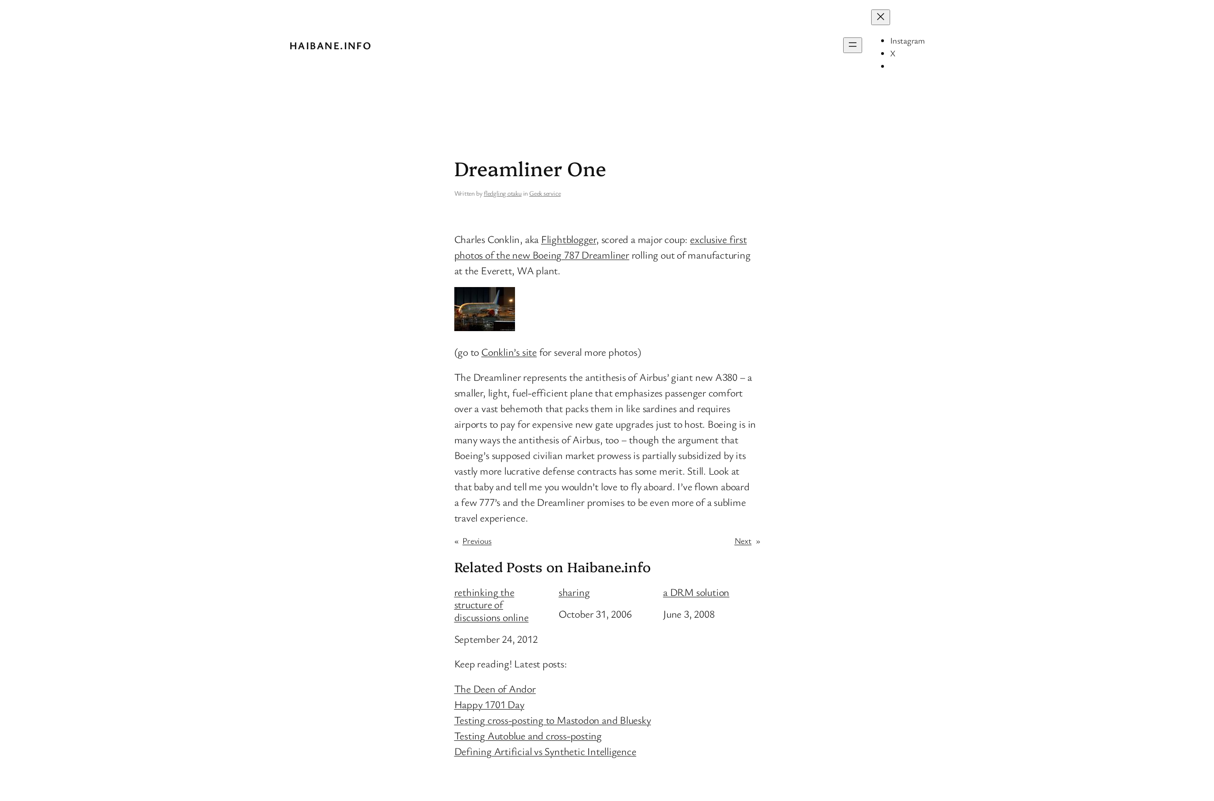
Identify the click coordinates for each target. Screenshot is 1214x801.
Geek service (545, 193)
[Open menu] (852, 45)
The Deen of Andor (495, 688)
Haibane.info (330, 45)
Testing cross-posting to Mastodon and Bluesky (552, 720)
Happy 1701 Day (489, 704)
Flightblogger (568, 239)
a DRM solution (696, 592)
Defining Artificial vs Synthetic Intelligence (545, 751)
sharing (574, 592)
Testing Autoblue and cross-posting (528, 735)
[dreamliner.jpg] (484, 327)
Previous (476, 540)
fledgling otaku (503, 193)
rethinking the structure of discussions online (491, 604)
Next (743, 540)
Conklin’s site (509, 352)
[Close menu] (880, 17)
